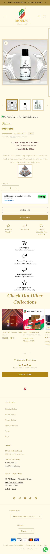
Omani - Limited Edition (31, 332)
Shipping (12, 136)
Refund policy (30, 545)
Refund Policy (10, 414)
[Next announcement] (45, 2)
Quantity (5, 183)
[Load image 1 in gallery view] (12, 105)
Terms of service (20, 548)
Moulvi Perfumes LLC (16, 545)
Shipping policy (33, 548)
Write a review (25, 374)
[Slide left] (2, 105)
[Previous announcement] (4, 2)
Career (7, 431)
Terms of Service (11, 426)
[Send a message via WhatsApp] (45, 549)
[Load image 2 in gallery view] (25, 105)
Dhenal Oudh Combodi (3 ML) (12, 332)
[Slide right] (47, 105)
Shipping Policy (11, 409)
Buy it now (25, 217)
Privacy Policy (10, 420)
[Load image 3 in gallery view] (38, 105)
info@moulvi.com (12, 466)
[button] (5, 16)
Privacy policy (42, 545)
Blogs (7, 437)
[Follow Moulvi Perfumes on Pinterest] (25, 389)
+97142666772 (11, 463)
